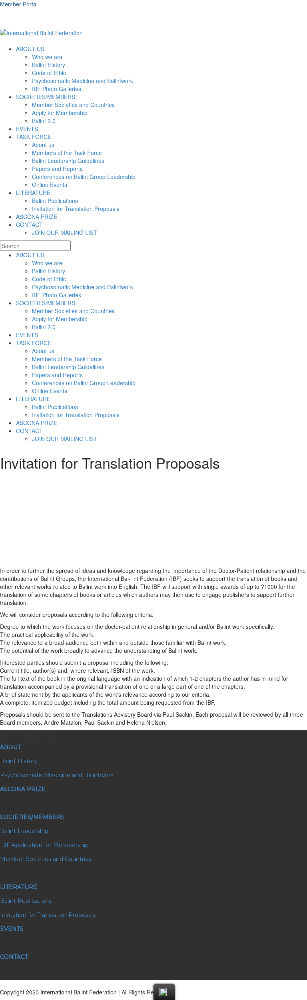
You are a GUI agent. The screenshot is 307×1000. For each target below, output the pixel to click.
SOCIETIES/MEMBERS (45, 97)
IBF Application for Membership (44, 845)
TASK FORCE (33, 137)
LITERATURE (33, 193)
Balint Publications (55, 201)
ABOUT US (30, 49)
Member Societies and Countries (73, 105)
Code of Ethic (49, 73)
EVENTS (27, 129)
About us (43, 145)
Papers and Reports (57, 169)
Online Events (49, 185)
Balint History (48, 65)
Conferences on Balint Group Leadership (84, 177)
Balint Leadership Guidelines (68, 161)
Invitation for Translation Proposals (76, 209)
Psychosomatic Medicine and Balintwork (82, 81)
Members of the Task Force (67, 153)
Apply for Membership (60, 113)
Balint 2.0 (44, 121)
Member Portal (19, 4)
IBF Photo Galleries (56, 89)
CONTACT (29, 225)
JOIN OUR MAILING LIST (64, 233)
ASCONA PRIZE (36, 217)
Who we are (47, 57)
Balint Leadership (24, 831)
